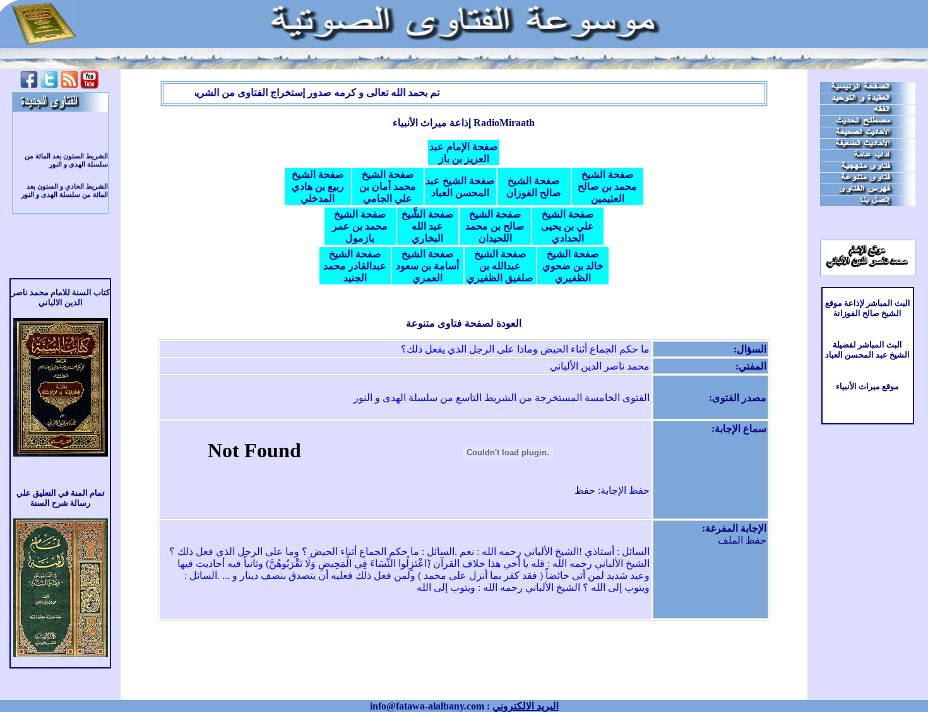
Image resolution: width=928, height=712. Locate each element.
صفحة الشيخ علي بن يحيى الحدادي (567, 226)
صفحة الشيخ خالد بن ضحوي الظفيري (573, 265)
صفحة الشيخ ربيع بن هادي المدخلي (318, 186)
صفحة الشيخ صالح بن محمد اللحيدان (495, 226)
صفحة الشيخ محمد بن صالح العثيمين (607, 186)
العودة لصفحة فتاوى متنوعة (463, 323)
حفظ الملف (742, 540)
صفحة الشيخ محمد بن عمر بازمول (360, 226)
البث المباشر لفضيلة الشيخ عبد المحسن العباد (867, 349)
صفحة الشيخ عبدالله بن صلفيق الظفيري (500, 265)
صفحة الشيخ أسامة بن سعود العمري (427, 265)
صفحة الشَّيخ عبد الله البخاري (428, 226)
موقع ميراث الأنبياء (867, 386)
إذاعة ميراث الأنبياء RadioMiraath (464, 122)
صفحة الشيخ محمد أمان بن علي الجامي (387, 186)
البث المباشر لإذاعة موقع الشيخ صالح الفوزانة (867, 308)
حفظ (584, 490)
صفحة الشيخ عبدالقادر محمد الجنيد (354, 265)
